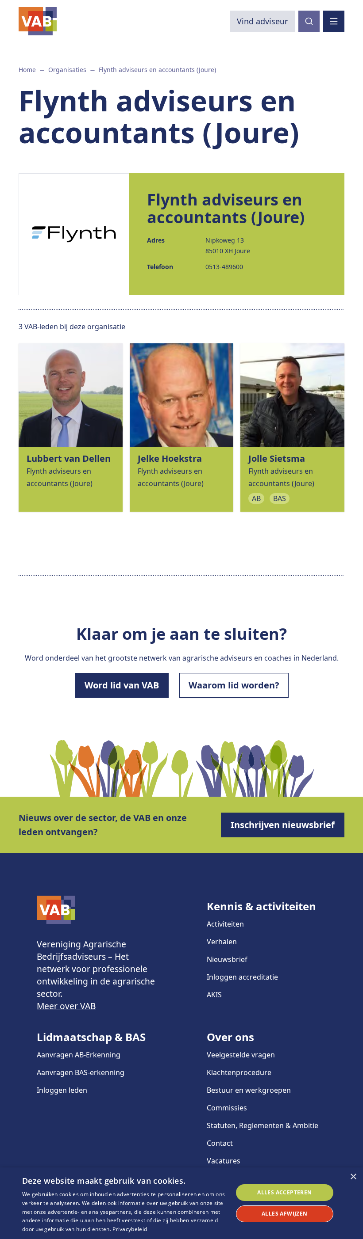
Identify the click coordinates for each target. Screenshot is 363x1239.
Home (27, 69)
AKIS (214, 995)
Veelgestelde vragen (241, 1055)
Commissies (227, 1108)
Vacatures (223, 1161)
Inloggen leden (62, 1090)
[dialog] (181, 1203)
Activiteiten (225, 924)
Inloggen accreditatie (242, 977)
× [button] (353, 1177)
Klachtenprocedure (239, 1072)
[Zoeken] (309, 21)
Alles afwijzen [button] (285, 1213)
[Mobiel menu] (333, 21)
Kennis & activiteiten (261, 906)
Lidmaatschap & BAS (91, 1037)
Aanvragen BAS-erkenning (80, 1072)
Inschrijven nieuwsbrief (283, 825)
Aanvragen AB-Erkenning (78, 1055)
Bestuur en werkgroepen (249, 1090)
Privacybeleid (129, 1229)
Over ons (230, 1037)
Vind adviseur (262, 21)
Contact (220, 1143)
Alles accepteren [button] (284, 1192)
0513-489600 (224, 266)
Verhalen (222, 941)
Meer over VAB (66, 1006)
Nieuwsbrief (227, 959)
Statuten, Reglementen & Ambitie (262, 1125)
